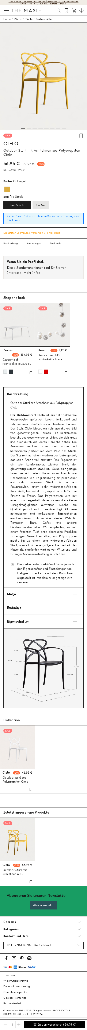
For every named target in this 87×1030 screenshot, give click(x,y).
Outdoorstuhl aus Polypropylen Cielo (15, 780)
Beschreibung (10, 243)
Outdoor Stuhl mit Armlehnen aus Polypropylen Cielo (15, 874)
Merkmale (55, 243)
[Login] (81, 10)
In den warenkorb (57, 1025)
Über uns (9, 922)
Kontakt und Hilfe (16, 936)
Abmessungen (33, 243)
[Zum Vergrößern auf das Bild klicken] (43, 668)
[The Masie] (26, 10)
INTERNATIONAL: (29, 945)
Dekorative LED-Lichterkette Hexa (50, 357)
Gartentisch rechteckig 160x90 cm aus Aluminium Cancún (17, 364)
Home (7, 19)
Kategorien (11, 929)
